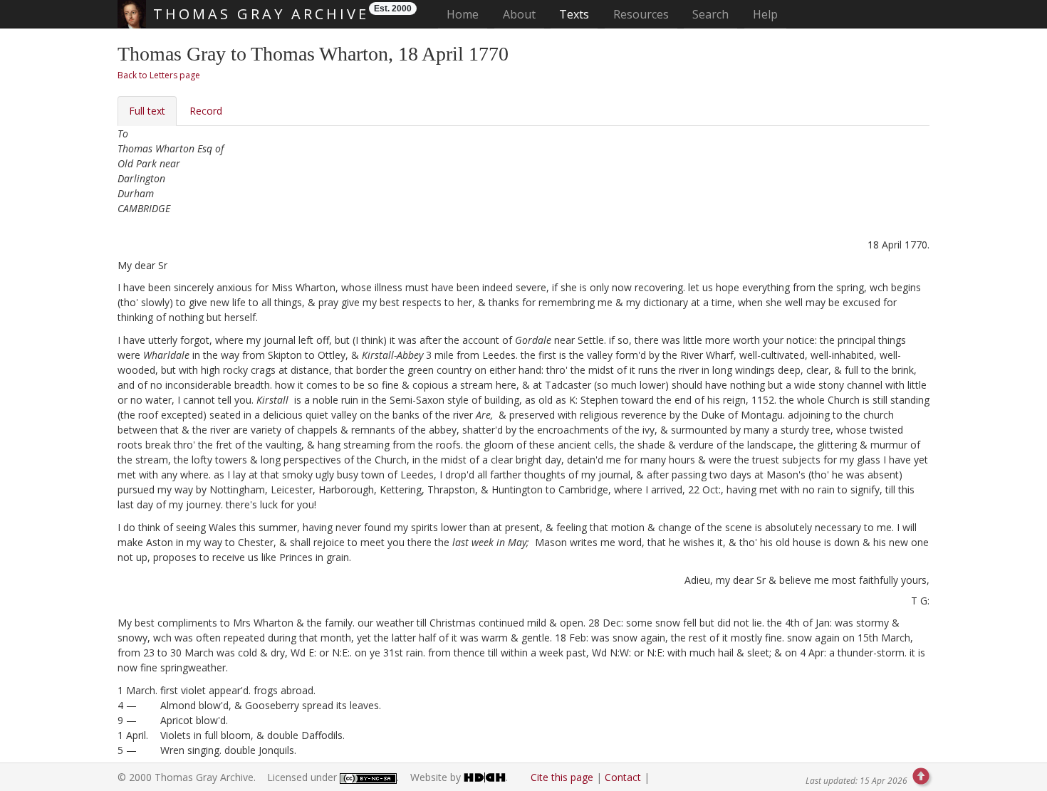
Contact (623, 777)
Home (467, 14)
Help (765, 14)
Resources (641, 14)
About (519, 14)
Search (710, 14)
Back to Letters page (159, 75)
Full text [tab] (147, 110)
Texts (574, 14)
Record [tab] (205, 110)
